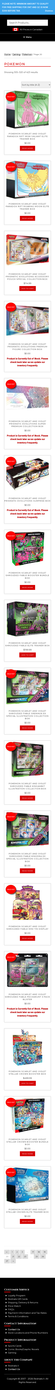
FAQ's (11, 1309)
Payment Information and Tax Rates (27, 1313)
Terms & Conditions (18, 1316)
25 (37, 1256)
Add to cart (27, 288)
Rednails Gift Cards (18, 1299)
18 (39, 1252)
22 (19, 1256)
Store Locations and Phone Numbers (28, 1332)
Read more (27, 148)
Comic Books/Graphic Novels (23, 1349)
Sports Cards (14, 1345)
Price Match (14, 1306)
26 (43, 1256)
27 (7, 1261)
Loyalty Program (16, 1295)
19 (45, 1252)
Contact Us (14, 1329)
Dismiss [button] (49, 11)
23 (25, 1256)
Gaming (16, 54)
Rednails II (13, 1365)
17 (33, 1252)
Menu (29, 37)
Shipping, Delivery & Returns (23, 1302)
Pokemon (27, 54)
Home (7, 54)
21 (13, 1256)
